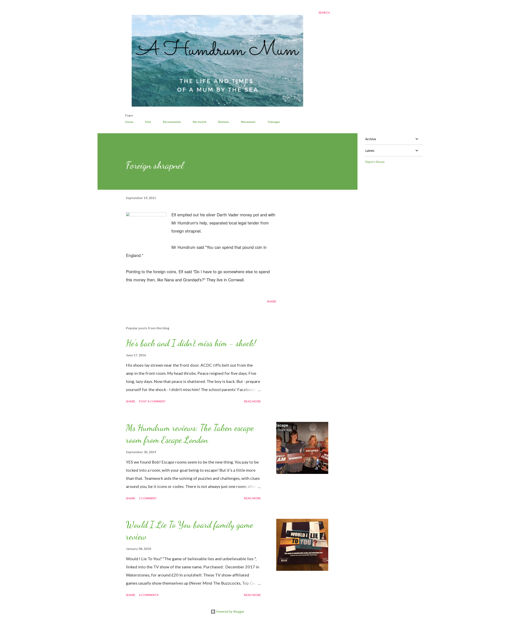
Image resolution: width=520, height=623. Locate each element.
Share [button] (271, 301)
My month (199, 122)
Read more (252, 401)
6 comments (148, 595)
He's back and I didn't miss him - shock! (191, 343)
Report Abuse (375, 162)
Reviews (223, 122)
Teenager (273, 122)
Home (129, 122)
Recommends (172, 122)
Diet (148, 122)
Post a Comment (152, 401)
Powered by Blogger (230, 611)
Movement (248, 122)
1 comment (148, 498)
